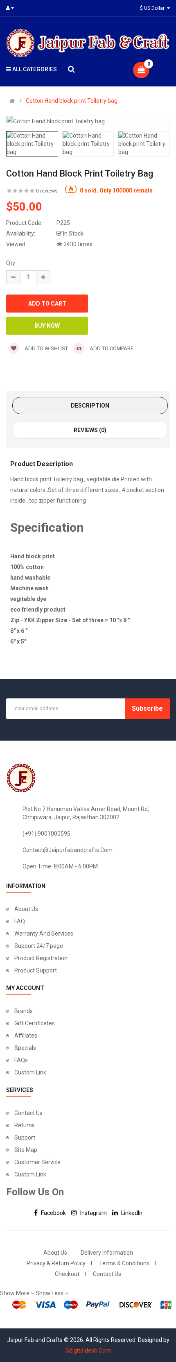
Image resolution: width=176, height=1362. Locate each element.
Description (90, 405)
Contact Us (28, 1113)
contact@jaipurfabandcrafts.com (68, 850)
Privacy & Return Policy (56, 1263)
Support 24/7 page (38, 946)
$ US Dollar (153, 8)
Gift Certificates (34, 1023)
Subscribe (147, 708)
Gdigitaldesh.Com (88, 1350)
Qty (10, 263)
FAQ (19, 921)
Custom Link (30, 1072)
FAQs (21, 1060)
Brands (23, 1011)
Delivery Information (107, 1252)
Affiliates (25, 1035)
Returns (24, 1125)
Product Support (35, 970)
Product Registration (41, 958)
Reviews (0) (90, 430)
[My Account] (12, 8)
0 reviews (47, 191)
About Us (26, 909)
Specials (25, 1048)
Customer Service (37, 1162)
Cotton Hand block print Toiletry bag (71, 101)
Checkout (67, 1274)
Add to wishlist (45, 348)
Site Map (25, 1150)
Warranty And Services (43, 933)
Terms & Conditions (124, 1263)
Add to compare (110, 348)
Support (24, 1137)
